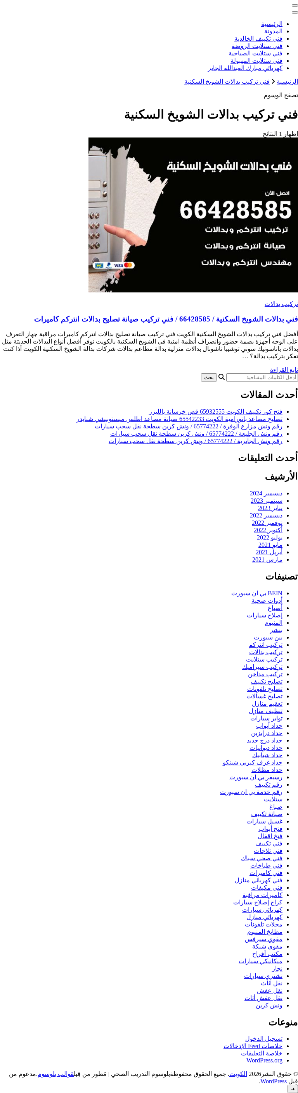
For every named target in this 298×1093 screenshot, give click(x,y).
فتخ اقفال (270, 836)
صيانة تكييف (266, 814)
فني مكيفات (266, 887)
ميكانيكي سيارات (260, 961)
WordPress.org (264, 1060)
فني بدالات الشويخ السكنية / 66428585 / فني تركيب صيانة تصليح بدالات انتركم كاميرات (166, 319)
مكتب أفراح (267, 953)
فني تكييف (268, 843)
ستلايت (273, 799)
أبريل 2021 (269, 552)
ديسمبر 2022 (266, 515)
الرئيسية (271, 24)
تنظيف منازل (265, 711)
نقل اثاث (271, 983)
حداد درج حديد (264, 740)
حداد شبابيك (267, 755)
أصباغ (275, 608)
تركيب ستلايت (264, 659)
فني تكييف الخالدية (258, 38)
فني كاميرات (265, 873)
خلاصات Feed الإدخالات (253, 1046)
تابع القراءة (284, 369)
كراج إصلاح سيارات (257, 902)
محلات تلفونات (263, 924)
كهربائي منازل (264, 917)
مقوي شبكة (267, 946)
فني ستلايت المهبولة (256, 60)
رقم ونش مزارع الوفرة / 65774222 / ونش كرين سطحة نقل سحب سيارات (188, 426)
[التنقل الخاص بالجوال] (295, 5)
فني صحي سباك (261, 858)
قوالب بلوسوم (56, 1074)
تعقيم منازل (267, 703)
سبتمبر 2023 (266, 500)
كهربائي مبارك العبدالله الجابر (245, 68)
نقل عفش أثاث (263, 998)
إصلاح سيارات (264, 615)
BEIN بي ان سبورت (256, 593)
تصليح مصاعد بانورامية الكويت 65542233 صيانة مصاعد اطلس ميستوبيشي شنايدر (179, 419)
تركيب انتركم (265, 644)
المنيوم (273, 622)
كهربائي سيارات (262, 909)
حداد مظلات (266, 769)
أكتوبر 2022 (268, 530)
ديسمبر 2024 (266, 493)
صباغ (275, 806)
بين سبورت (268, 637)
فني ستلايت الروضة (257, 46)
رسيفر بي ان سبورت (255, 777)
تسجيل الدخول (263, 1038)
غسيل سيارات (264, 821)
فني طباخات (266, 865)
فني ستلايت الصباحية (255, 53)
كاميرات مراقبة (262, 895)
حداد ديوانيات (265, 747)
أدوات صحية (266, 600)
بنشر (276, 630)
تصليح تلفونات (264, 689)
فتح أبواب (270, 828)
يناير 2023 (270, 508)
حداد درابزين (266, 733)
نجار (277, 968)
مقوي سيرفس (263, 939)
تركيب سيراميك (262, 666)
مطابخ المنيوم (264, 931)
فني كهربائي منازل (258, 880)
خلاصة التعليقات (261, 1053)
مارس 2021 (267, 559)
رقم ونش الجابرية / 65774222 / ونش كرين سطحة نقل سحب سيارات (195, 441)
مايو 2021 (270, 544)
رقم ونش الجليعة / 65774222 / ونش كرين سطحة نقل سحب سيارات (196, 433)
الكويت (238, 1074)
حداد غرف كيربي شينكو (252, 762)
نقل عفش (269, 990)
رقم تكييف (268, 784)
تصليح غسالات (264, 696)
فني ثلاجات (268, 850)
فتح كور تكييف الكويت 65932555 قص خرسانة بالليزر (215, 411)
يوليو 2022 (269, 537)
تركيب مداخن (265, 674)
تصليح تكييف (266, 681)
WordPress (273, 1081)
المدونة (273, 31)
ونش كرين (269, 1005)
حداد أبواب (269, 725)
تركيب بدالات (281, 304)
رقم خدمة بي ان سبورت (251, 792)
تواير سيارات (266, 718)
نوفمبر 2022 (267, 522)
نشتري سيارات (263, 976)
